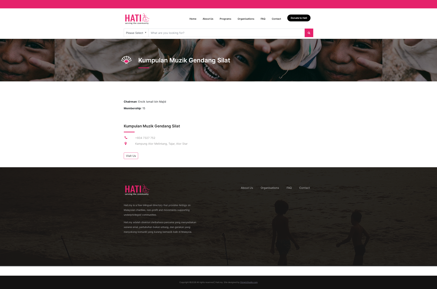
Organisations (246, 18)
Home (192, 18)
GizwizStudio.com (249, 282)
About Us (208, 18)
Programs (225, 18)
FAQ (263, 18)
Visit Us (131, 155)
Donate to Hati (299, 17)
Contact (276, 18)
